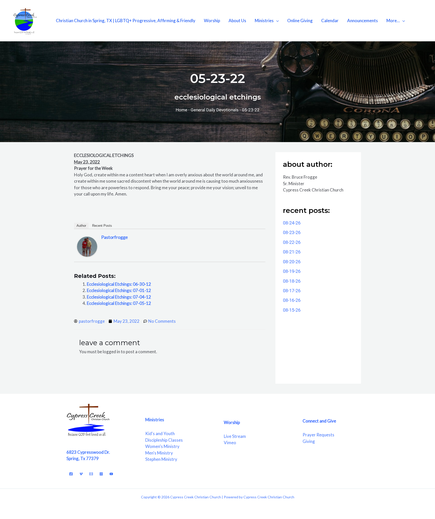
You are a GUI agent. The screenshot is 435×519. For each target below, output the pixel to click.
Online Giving (300, 20)
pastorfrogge (114, 237)
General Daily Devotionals (215, 109)
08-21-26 (292, 251)
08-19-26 (292, 271)
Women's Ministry (162, 446)
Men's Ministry (159, 453)
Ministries (264, 20)
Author (81, 226)
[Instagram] (101, 473)
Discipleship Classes (164, 440)
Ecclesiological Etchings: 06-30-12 (119, 284)
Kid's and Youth (160, 433)
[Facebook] (71, 473)
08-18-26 (292, 281)
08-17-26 (292, 290)
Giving (309, 441)
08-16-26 (292, 300)
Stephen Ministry (161, 459)
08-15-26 (292, 310)
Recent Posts (102, 226)
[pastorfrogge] (87, 246)
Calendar (330, 20)
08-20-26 (292, 261)
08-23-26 (292, 232)
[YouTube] (111, 473)
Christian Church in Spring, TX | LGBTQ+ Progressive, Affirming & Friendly (125, 20)
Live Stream (235, 436)
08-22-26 (292, 242)
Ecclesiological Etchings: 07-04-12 (119, 297)
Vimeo (230, 442)
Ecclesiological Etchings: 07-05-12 (119, 303)
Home (181, 109)
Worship (212, 20)
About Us (237, 20)
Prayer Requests (318, 434)
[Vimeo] (81, 473)
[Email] (91, 473)
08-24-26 (292, 222)
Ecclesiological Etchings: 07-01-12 (119, 290)
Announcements (362, 20)
